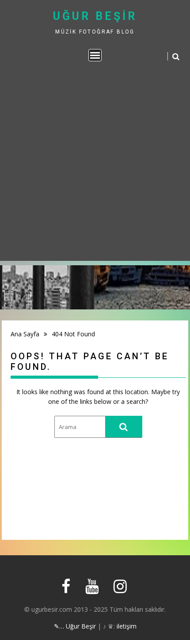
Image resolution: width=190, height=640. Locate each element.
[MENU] (95, 55)
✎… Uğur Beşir (75, 626)
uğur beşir (95, 16)
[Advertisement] (95, 166)
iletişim (127, 626)
